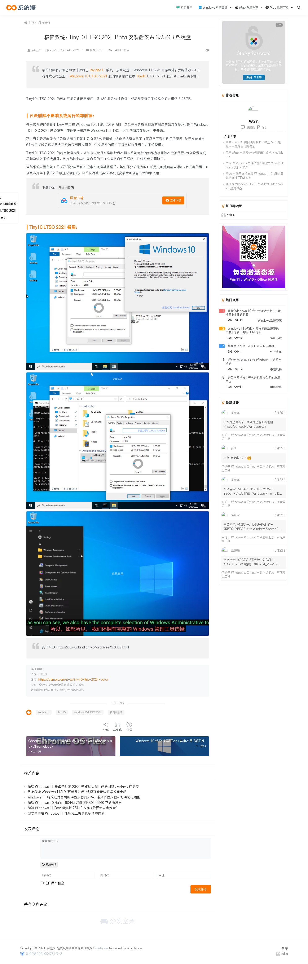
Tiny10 (141, 76)
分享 (106, 730)
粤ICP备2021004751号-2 (44, 954)
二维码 (117, 730)
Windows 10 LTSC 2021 (88, 76)
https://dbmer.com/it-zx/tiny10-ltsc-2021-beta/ (73, 680)
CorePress (100, 948)
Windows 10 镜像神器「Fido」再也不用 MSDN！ (171, 741)
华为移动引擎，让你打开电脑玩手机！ (252, 346)
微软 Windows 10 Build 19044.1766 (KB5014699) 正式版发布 (74, 803)
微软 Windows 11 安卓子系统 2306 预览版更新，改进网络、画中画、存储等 (83, 786)
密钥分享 (186, 7)
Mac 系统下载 (279, 7)
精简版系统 (116, 712)
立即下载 (175, 200)
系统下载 (64, 188)
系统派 (36, 50)
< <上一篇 (34, 751)
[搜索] (297, 7)
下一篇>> (201, 746)
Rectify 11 (97, 70)
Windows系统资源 (270, 320)
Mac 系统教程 (248, 7)
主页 (30, 23)
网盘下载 (76, 198)
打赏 (129, 730)
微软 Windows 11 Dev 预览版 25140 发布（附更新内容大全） (72, 808)
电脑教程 (276, 369)
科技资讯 (44, 23)
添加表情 (50, 864)
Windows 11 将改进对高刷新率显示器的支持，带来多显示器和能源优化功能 (83, 797)
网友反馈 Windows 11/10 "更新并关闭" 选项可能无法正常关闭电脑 (77, 792)
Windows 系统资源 (215, 7)
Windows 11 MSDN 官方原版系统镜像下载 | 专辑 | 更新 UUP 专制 (252, 330)
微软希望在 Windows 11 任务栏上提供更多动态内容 (66, 813)
